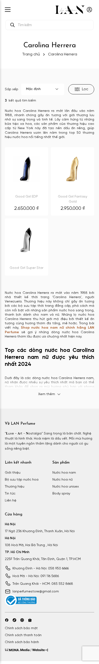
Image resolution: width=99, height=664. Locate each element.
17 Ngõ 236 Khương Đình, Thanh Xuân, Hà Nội (40, 531)
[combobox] (42, 89)
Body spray (61, 493)
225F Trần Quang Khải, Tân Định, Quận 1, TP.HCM (43, 559)
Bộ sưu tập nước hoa (21, 480)
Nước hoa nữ (62, 480)
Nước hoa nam (64, 473)
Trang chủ (31, 54)
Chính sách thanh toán (23, 635)
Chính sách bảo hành (22, 642)
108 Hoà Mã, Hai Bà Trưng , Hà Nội (31, 545)
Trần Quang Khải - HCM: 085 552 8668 (42, 584)
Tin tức (10, 493)
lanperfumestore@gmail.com (35, 591)
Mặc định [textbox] (33, 89)
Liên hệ (10, 500)
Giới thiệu (12, 473)
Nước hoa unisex (65, 487)
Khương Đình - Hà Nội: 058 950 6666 (40, 568)
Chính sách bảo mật (21, 628)
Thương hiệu (14, 487)
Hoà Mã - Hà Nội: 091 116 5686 (35, 576)
